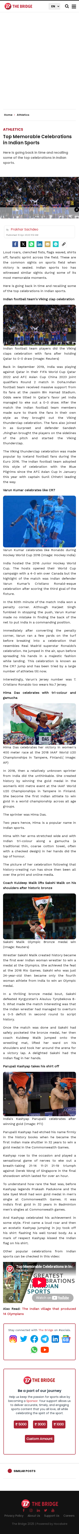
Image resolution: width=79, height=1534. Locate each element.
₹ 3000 (40, 1424)
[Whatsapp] (31, 244)
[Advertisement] (39, 64)
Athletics (13, 129)
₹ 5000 (21, 1424)
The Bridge (45, 1330)
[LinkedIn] (39, 244)
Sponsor (32, 1401)
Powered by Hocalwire (52, 1524)
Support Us (51, 1516)
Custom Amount (40, 1438)
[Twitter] (23, 244)
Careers (69, 1516)
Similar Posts (24, 1471)
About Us (34, 1516)
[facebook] (15, 244)
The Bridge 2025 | (24, 1524)
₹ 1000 (59, 1424)
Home (8, 115)
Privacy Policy (13, 1516)
